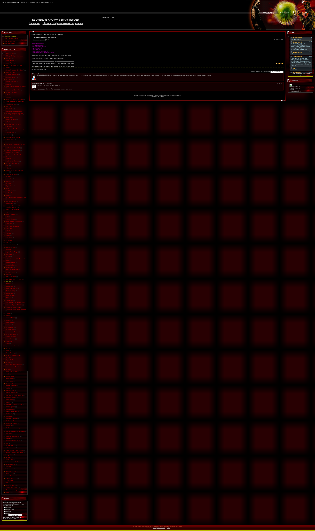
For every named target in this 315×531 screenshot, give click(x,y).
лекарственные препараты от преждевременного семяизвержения (53, 61)
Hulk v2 (8, 242)
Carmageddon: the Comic (13, 124)
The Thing (9, 433)
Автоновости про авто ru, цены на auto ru (58, 55)
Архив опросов (16, 517)
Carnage (8, 126)
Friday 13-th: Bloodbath (12, 209)
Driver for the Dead (11, 174)
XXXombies (9, 483)
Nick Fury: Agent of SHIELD (14, 305)
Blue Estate (9, 108)
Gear (7, 212)
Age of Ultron (9, 63)
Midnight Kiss (9, 286)
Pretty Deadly (10, 322)
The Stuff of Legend (11, 423)
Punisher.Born (10, 327)
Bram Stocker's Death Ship (14, 111)
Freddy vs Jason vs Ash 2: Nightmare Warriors (14, 206)
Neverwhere (9, 300)
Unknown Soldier (11, 448)
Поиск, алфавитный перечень (63, 23)
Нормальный (10, 509)
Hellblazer (8, 233)
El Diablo (8, 183)
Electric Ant (9, 181)
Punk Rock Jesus (11, 334)
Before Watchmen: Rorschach (15, 101)
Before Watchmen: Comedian (14, 99)
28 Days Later (10, 53)
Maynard (53, 63)
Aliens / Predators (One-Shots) (15, 70)
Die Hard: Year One (11, 163)
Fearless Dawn (10, 193)
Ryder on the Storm (11, 346)
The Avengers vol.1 (11, 397)
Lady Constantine (11, 276)
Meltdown (8, 283)
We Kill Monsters (11, 464)
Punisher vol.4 (10, 329)
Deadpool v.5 (9, 158)
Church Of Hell (10, 132)
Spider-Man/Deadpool (12, 371)
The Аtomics (9, 399)
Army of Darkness (11, 81)
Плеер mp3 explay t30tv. (56, 58)
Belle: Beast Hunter (11, 104)
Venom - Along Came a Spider (14, 452)
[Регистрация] (305, 4)
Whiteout (8, 466)
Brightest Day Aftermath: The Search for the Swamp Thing (14, 114)
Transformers (10, 390)
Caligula (8, 122)
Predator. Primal (10, 318)
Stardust (8, 374)
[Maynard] (34, 75)
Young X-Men (10, 473)
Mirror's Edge (10, 293)
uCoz (168, 528)
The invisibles (10, 409)
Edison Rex (9, 179)
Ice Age (8, 256)
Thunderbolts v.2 (11, 445)
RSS (51, 2)
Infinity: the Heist (10, 262)
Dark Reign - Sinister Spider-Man (15, 144)
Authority (8, 84)
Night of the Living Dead (13, 307)
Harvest (8, 230)
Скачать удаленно (39, 40)
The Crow (8, 402)
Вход (113, 17)
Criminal (8, 135)
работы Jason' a (11, 485)
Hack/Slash (9, 223)
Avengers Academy (11, 92)
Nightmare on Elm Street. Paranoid (16, 309)
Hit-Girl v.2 (9, 240)
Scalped (8, 348)
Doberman (9, 168)
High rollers (9, 238)
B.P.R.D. (8, 94)
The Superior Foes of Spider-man (15, 428)
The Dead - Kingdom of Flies (14, 404)
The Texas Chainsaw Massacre (15, 431)
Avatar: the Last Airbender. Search (16, 86)
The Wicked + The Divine (13, 441)
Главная (34, 23)
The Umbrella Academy (12, 436)
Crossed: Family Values (13, 137)
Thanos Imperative (11, 392)
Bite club (8, 106)
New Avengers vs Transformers (15, 302)
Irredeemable (9, 267)
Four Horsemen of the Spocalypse (16, 197)
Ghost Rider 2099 (11, 214)
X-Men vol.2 (9, 480)
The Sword (9, 425)
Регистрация (105, 17)
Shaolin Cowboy (10, 353)
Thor (7, 443)
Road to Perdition (11, 336)
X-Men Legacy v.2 (11, 478)
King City (8, 274)
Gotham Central (10, 219)
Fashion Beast (10, 190)
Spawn (8, 369)
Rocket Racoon (10, 339)
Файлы (40, 34)
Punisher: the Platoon (12, 332)
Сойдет (8, 511)
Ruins (7, 343)
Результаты (7, 517)
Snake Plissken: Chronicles (14, 364)
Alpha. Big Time (10, 72)
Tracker (8, 388)
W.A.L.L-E (8, 457)
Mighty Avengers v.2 (12, 288)
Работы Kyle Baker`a (12, 487)
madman (63, 63)
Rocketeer (9, 341)
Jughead (8, 249)
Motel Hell (8, 298)
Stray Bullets (9, 378)
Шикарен (9, 507)
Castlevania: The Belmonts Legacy (16, 129)
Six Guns (8, 362)
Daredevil (8, 142)
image (68, 63)
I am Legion (9, 254)
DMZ (7, 165)
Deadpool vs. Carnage (12, 161)
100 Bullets (9, 58)
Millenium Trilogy (10, 291)
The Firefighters (10, 406)
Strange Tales (10, 376)
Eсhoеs (8, 176)
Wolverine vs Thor (11, 471)
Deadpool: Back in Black (13, 148)
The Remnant (10, 421)
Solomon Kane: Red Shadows (14, 367)
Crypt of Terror (10, 139)
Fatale (7, 188)
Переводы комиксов (50, 34)
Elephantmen (9, 186)
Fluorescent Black (11, 201)
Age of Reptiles (10, 60)
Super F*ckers (10, 383)
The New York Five (11, 418)
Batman (8, 97)
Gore (7, 216)
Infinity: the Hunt (10, 265)
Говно (8, 513)
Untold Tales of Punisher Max (14, 450)
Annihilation (9, 79)
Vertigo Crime (10, 455)
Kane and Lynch (10, 272)
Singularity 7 (9, 360)
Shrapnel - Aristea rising (13, 355)
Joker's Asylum (10, 247)
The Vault (8, 438)
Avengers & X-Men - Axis (13, 90)
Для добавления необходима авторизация (301, 74)
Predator (8, 315)
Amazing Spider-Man (12, 74)
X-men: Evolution (11, 476)
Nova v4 (8, 313)
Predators (8, 320)
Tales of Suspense (11, 385)
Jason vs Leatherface (12, 269)
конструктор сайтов (159, 528)
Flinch (7, 195)
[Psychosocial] (34, 85)
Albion (7, 67)
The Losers (9, 414)
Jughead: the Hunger (12, 252)
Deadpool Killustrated (12, 152)
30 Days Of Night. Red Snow (14, 56)
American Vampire (11, 77)
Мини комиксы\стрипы (13, 490)
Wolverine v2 (9, 469)
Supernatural (9, 381)
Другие (8, 492)
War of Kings (9, 459)
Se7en (7, 350)
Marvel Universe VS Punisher (14, 279)
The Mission (9, 416)
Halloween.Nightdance (12, 226)
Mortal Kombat (10, 295)
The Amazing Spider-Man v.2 (14, 395)
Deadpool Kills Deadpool (13, 150)
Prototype (8, 325)
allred (72, 63)
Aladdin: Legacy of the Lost (14, 65)
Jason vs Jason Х (11, 245)
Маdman (8, 281)
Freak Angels (9, 203)
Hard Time (9, 228)
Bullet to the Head (11, 119)
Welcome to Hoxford (12, 462)
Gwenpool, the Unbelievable (14, 221)
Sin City (8, 357)
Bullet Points (9, 117)
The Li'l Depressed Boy (12, 411)
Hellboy (8, 235)
